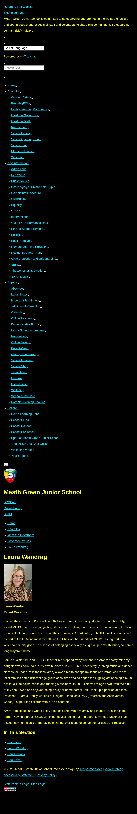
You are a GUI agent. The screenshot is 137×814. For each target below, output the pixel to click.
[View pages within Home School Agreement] (45, 331)
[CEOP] (10, 790)
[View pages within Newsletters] (27, 337)
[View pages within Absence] (23, 289)
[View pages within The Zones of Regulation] (45, 271)
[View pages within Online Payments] (35, 319)
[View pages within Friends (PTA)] (30, 104)
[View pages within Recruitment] (28, 128)
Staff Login (38, 784)
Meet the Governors (20, 535)
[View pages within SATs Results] (29, 277)
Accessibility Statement (19, 775)
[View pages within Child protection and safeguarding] (57, 259)
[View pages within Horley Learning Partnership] (49, 110)
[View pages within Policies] (22, 235)
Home (11, 523)
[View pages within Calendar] (24, 313)
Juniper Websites (90, 769)
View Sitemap (114, 769)
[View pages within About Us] (20, 92)
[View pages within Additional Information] (41, 307)
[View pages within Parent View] (28, 349)
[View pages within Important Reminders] (40, 301)
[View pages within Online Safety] (30, 343)
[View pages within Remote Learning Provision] (48, 247)
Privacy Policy (46, 775)
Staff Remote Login (16, 784)
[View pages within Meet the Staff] (30, 122)
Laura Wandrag (17, 547)
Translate (30, 56)
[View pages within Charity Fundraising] (38, 355)
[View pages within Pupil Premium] (31, 241)
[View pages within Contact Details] (32, 98)
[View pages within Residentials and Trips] (41, 253)
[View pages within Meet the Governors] (38, 116)
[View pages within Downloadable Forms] (40, 325)
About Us (13, 529)
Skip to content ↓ (15, 12)
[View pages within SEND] (20, 265)
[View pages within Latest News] (28, 295)
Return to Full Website (18, 6)
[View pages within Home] (16, 86)
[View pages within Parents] (18, 283)
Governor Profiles (19, 541)
